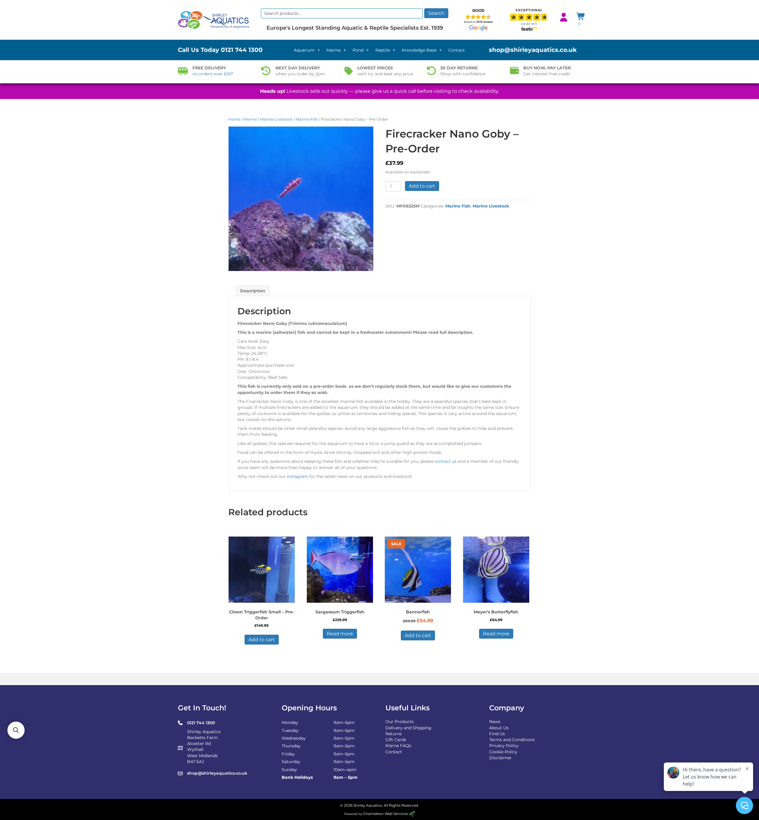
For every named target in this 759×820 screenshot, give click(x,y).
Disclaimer (500, 757)
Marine (333, 50)
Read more (340, 633)
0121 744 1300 (242, 49)
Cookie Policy (503, 751)
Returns (393, 733)
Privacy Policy (504, 745)
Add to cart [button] (261, 639)
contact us (446, 461)
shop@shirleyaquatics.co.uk (533, 49)
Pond (358, 50)
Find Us (497, 733)
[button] (16, 730)
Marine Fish (307, 119)
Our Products (399, 721)
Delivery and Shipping (408, 727)
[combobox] (342, 13)
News (494, 721)
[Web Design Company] (411, 813)
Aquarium (304, 50)
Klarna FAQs (398, 745)
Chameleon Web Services (385, 813)
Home (234, 119)
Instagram (297, 476)
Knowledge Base (419, 50)
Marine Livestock (276, 119)
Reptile (382, 50)
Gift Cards (395, 739)
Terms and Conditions (512, 739)
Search (436, 13)
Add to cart (422, 186)
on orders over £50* (212, 73)
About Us (498, 727)
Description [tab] (252, 290)
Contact (456, 50)
